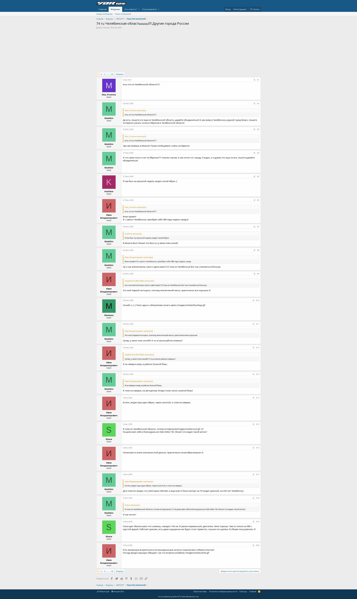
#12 (257, 347)
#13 (257, 374)
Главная (102, 9)
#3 (258, 129)
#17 (257, 474)
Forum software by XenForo (178, 597)
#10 (257, 300)
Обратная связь (200, 591)
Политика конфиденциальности (223, 591)
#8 (258, 250)
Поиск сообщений (123, 14)
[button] (138, 9)
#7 (258, 226)
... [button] (108, 74)
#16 (257, 448)
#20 (257, 545)
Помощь (243, 591)
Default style (104, 591)
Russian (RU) (118, 591)
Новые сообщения (104, 14)
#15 (257, 424)
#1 (258, 80)
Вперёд (119, 74)
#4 (258, 153)
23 (112, 74)
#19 (257, 521)
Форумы (115, 9)
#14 (257, 398)
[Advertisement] (178, 49)
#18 (257, 498)
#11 (257, 324)
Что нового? (130, 9)
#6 (258, 200)
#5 (258, 176)
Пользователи (149, 9)
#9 (258, 274)
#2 (258, 103)
